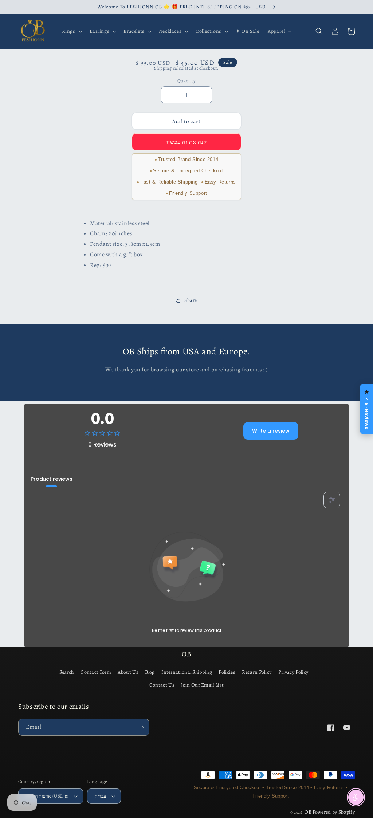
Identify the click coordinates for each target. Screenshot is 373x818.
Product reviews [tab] (51, 479)
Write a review (271, 430)
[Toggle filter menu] (331, 500)
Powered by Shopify (334, 812)
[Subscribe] (141, 727)
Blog (149, 672)
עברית (100, 796)
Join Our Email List (202, 684)
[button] (71, 31)
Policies (227, 672)
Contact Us (161, 684)
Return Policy (256, 672)
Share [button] (190, 300)
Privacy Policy (293, 672)
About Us (128, 672)
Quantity (186, 81)
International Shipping (186, 672)
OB (308, 812)
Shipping (163, 68)
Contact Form (96, 672)
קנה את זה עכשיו (186, 142)
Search (66, 672)
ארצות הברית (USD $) (47, 796)
